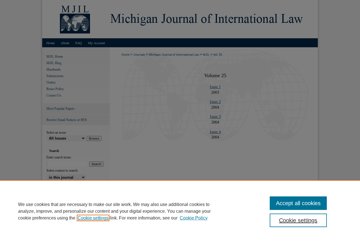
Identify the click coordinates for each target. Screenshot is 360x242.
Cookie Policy (194, 218)
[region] (180, 211)
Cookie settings (93, 218)
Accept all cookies (298, 203)
